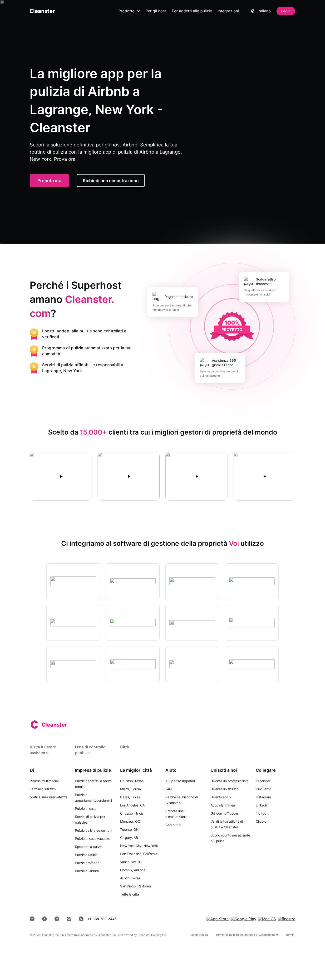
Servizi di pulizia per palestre (90, 819)
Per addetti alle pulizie (192, 11)
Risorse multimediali (44, 781)
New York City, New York (139, 846)
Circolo (261, 821)
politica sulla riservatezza (49, 797)
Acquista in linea (223, 805)
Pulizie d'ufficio (86, 855)
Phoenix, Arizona (132, 870)
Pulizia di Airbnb (87, 871)
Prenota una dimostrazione (176, 814)
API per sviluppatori (180, 781)
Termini (290, 934)
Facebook (263, 781)
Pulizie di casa (85, 808)
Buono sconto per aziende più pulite (230, 838)
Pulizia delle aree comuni (93, 830)
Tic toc (261, 813)
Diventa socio (221, 797)
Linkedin (262, 805)
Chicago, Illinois (131, 813)
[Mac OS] (267, 919)
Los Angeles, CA (132, 805)
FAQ (168, 789)
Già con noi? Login (224, 813)
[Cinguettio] (44, 918)
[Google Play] (243, 919)
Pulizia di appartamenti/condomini (93, 797)
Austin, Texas (130, 878)
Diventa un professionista (230, 781)
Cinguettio (263, 789)
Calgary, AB (129, 838)
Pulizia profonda (87, 863)
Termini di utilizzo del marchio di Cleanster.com (247, 934)
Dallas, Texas (130, 797)
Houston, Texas (131, 781)
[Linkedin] (56, 918)
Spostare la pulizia (89, 847)
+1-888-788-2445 (102, 919)
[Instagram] (69, 919)
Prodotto (126, 11)
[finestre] (286, 919)
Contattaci (173, 825)
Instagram (263, 797)
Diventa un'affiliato (224, 789)
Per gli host (156, 11)
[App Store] (218, 919)
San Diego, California (135, 886)
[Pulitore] (42, 11)
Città (124, 747)
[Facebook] (32, 918)
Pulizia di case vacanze (92, 838)
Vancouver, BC (131, 862)
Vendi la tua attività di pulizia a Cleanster (227, 824)
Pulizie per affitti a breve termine (93, 784)
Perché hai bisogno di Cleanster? (181, 800)
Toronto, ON (129, 829)
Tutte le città (129, 894)
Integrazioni (228, 11)
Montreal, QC (130, 821)
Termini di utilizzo (43, 789)
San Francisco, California (138, 854)
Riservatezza (199, 934)
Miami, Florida (130, 789)
